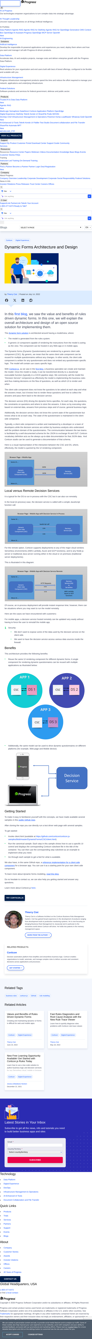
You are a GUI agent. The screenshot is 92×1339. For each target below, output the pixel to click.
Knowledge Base (67, 152)
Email (10, 1142)
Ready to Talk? (20, 206)
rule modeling (45, 996)
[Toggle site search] (1, 209)
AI (2, 8)
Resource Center (17, 152)
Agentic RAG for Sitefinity (34, 30)
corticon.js (24, 996)
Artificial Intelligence (8, 45)
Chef (9, 117)
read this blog (52, 874)
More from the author (37, 935)
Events (83, 152)
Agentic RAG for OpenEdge (57, 30)
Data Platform (6, 30)
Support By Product (8, 143)
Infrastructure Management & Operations (29, 117)
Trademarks (5, 1314)
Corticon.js (14, 369)
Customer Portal (24, 143)
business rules (11, 996)
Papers (28, 152)
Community (64, 143)
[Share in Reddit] (31, 300)
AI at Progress (6, 11)
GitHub (33, 996)
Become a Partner (20, 167)
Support (4, 140)
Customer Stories (7, 155)
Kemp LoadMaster (63, 117)
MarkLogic (4, 111)
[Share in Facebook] (7, 300)
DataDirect (24, 111)
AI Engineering (6, 39)
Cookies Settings (35, 1334)
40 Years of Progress (12, 1272)
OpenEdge (59, 111)
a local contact (12, 1293)
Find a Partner (6, 167)
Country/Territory (14, 1149)
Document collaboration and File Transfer (67, 123)
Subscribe (35, 1160)
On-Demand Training (29, 161)
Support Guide (53, 143)
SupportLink (5, 203)
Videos (43, 152)
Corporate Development (37, 178)
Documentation (52, 152)
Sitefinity (19, 114)
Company (5, 173)
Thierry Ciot (12, 294)
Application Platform (45, 111)
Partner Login (34, 167)
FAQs (17, 155)
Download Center (39, 143)
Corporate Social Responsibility (61, 178)
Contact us (10, 1279)
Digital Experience (7, 67)
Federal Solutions (7, 89)
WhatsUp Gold (78, 117)
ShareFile (42, 114)
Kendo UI (34, 114)
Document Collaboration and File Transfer (21, 1200)
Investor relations (11, 1260)
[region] (46, 1329)
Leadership (22, 178)
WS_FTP (11, 131)
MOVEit (55, 114)
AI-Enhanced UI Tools (9, 123)
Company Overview (8, 178)
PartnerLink (16, 203)
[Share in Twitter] (15, 300)
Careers (44, 184)
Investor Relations (7, 184)
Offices (51, 184)
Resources (5, 149)
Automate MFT (10, 127)
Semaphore (14, 111)
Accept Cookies (12, 1334)
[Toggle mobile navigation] (2, 222)
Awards (7, 1256)
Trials (6, 1216)
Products (4, 97)
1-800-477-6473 (7, 206)
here (33, 888)
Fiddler (36, 123)
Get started (14, 968)
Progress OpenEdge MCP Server (38, 33)
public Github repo (27, 820)
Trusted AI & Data (7, 100)
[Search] (1, 187)
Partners (4, 164)
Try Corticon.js (14, 898)
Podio (49, 114)
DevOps (3, 117)
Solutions (5, 42)
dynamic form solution (18, 333)
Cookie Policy (73, 1327)
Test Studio (44, 123)
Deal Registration (27, 168)
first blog (20, 314)
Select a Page (27, 228)
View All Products (11, 136)
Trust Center (35, 184)
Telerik (26, 114)
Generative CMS (77, 30)
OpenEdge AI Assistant (13, 33)
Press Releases (22, 184)
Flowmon (51, 117)
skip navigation (10, 3)
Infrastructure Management (11, 78)
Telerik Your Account (29, 203)
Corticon (33, 111)
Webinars (35, 152)
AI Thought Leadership (9, 19)
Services (3, 146)
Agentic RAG (17, 30)
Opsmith (30, 34)
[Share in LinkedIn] (23, 300)
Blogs (77, 152)
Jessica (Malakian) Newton (17, 1084)
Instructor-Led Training (9, 161)
